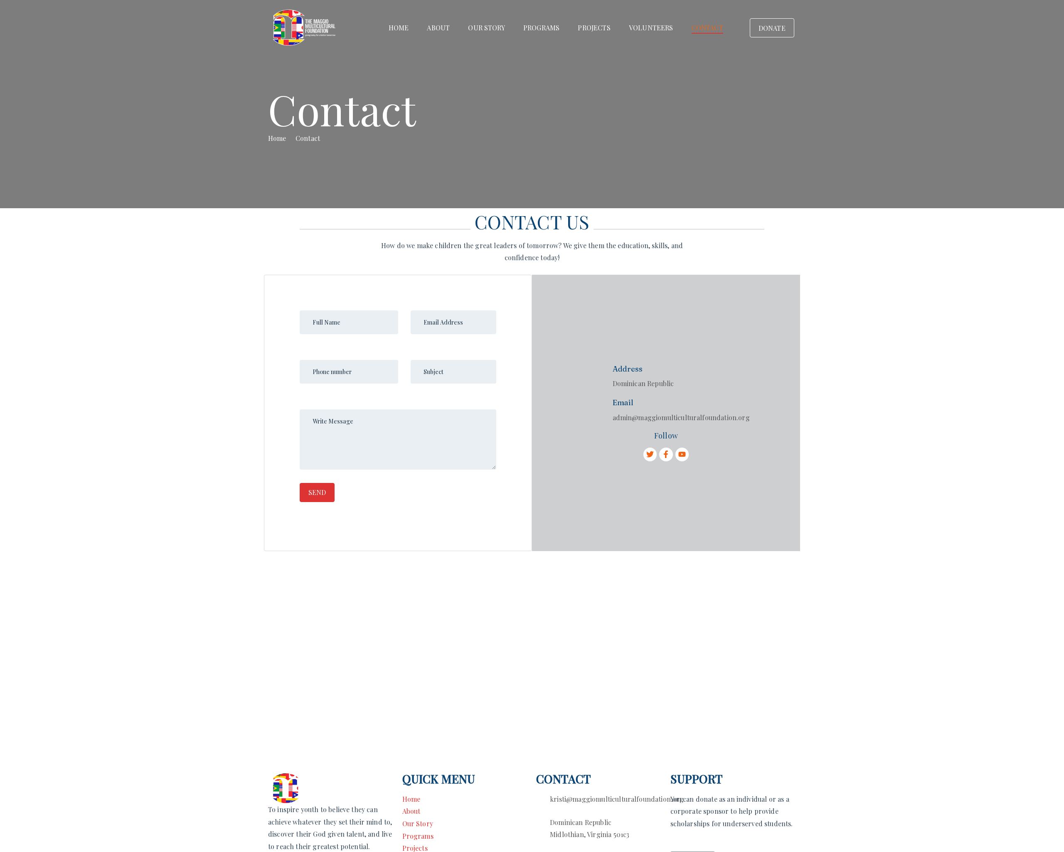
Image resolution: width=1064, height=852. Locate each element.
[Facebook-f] (665, 454)
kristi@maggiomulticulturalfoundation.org (617, 799)
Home (399, 27)
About (438, 27)
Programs (541, 27)
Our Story (486, 27)
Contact (707, 27)
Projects (594, 27)
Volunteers (651, 27)
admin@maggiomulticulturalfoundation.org (681, 417)
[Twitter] (650, 454)
